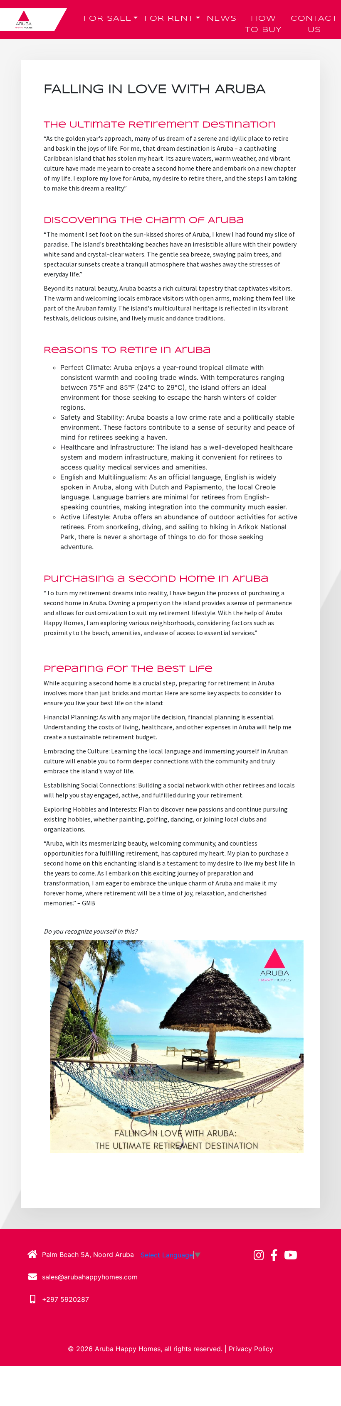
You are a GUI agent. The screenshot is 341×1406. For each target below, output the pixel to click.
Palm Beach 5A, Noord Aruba (88, 1254)
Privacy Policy (251, 1349)
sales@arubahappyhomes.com (90, 1277)
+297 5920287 (65, 1299)
